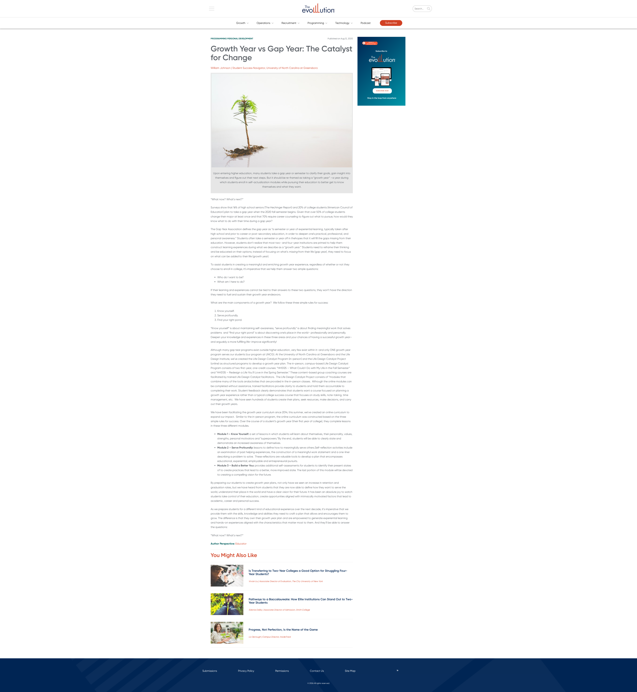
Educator (241, 543)
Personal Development (240, 38)
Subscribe (391, 22)
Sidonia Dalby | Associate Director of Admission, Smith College (279, 610)
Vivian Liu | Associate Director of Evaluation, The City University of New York (286, 581)
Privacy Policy (246, 670)
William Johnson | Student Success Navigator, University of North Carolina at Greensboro (264, 67)
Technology (342, 23)
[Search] (428, 9)
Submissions (209, 670)
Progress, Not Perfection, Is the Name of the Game (283, 629)
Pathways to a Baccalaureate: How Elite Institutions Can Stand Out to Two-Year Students (301, 600)
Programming (316, 23)
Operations (263, 23)
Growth (240, 23)
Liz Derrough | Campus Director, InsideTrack (270, 637)
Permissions (282, 670)
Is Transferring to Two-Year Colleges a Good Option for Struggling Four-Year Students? (298, 572)
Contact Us (317, 670)
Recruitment (289, 23)
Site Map (350, 670)
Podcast (366, 23)
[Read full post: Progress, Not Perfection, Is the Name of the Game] (227, 633)
